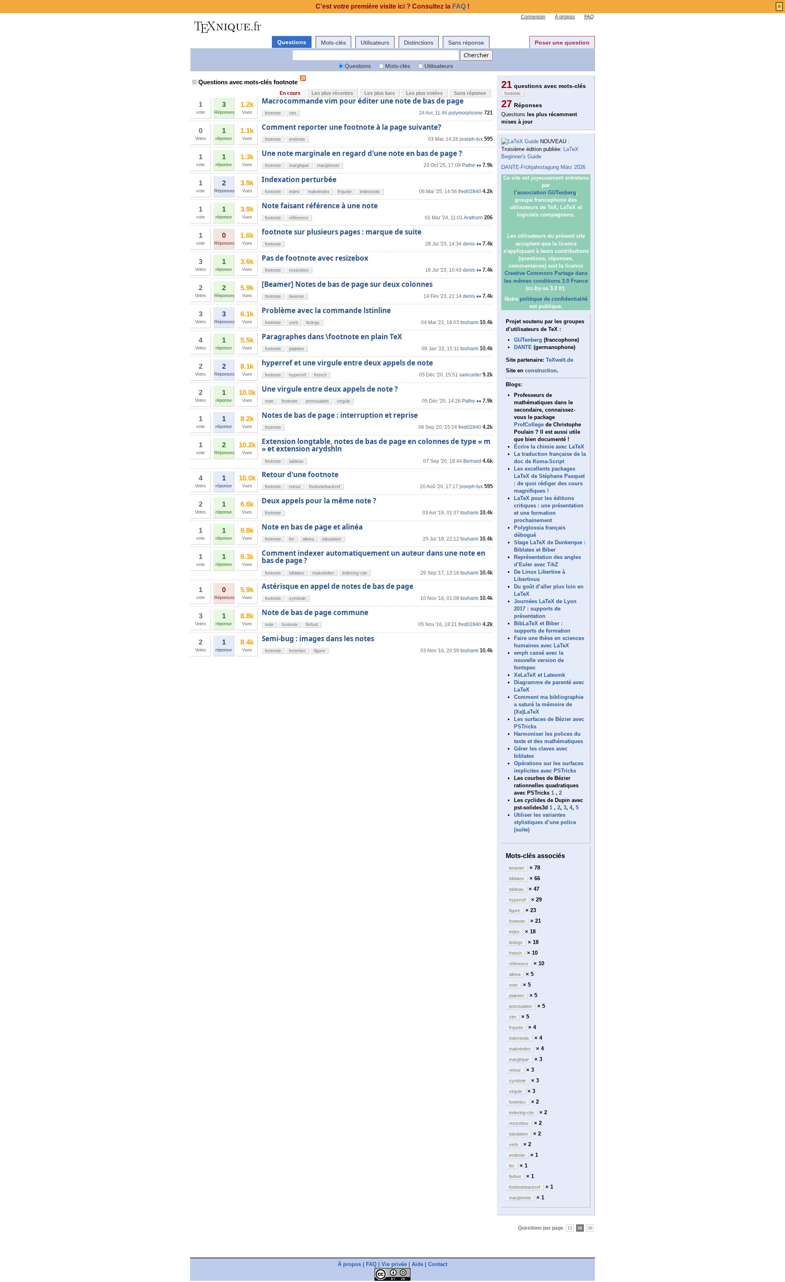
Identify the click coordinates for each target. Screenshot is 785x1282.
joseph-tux (471, 139)
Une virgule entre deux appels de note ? (330, 389)
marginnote (328, 165)
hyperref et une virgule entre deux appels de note (347, 362)
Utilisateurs (375, 42)
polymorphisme (466, 113)
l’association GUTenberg (545, 192)
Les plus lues (379, 93)
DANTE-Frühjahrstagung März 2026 (543, 167)
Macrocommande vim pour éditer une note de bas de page (363, 101)
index (294, 191)
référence (298, 217)
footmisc (297, 650)
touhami (469, 322)
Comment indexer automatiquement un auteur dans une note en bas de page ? (373, 556)
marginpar (299, 165)
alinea (308, 538)
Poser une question (562, 42)
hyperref (297, 374)
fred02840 (469, 191)
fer (291, 538)
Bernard (472, 461)
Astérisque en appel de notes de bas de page (337, 586)
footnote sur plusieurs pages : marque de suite (342, 232)
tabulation (331, 538)
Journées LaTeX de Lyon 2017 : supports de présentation (545, 608)
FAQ (589, 17)
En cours (290, 93)
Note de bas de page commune (315, 612)
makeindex (319, 191)
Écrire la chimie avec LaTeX (549, 447)
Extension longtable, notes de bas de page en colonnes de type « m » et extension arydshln (376, 445)
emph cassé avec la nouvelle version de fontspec (539, 660)
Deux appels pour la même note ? (319, 500)
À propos (565, 17)
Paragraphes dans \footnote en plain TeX (332, 336)
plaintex (296, 348)
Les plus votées (424, 93)
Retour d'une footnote (300, 474)
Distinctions (418, 42)
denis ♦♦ (472, 244)
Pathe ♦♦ (471, 165)
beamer (296, 296)
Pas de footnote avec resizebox (315, 258)
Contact (437, 1264)
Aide (417, 1264)
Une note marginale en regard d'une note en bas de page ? (362, 153)
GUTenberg (528, 340)
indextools (370, 191)
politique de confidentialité (554, 299)
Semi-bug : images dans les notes (318, 638)
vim (292, 112)
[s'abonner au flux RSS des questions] (303, 78)
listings (313, 322)
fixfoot (312, 624)
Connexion (533, 17)
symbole (297, 598)
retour (295, 486)
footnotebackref (324, 486)
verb (293, 322)
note (269, 401)
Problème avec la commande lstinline (326, 310)
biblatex (296, 572)
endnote (297, 139)
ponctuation (317, 401)
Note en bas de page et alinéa (312, 527)
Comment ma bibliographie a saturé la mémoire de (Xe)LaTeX (548, 704)
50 (590, 1228)
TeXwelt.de (559, 360)
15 (569, 1228)
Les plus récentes (332, 93)
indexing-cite (354, 572)
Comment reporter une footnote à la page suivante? (351, 127)
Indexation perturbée (299, 179)
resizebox (299, 270)
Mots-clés (333, 42)
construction (541, 370)
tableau (296, 461)
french (320, 374)
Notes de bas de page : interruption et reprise (340, 415)
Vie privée (394, 1264)
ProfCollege (529, 424)
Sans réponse (466, 42)
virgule (343, 401)
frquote (345, 191)
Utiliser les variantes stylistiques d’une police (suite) (545, 822)
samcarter (470, 375)
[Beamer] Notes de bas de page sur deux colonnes (347, 284)
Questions (291, 42)
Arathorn (473, 218)
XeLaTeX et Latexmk (539, 675)
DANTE (523, 347)
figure (319, 650)
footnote (273, 112)
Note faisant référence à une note (320, 205)
